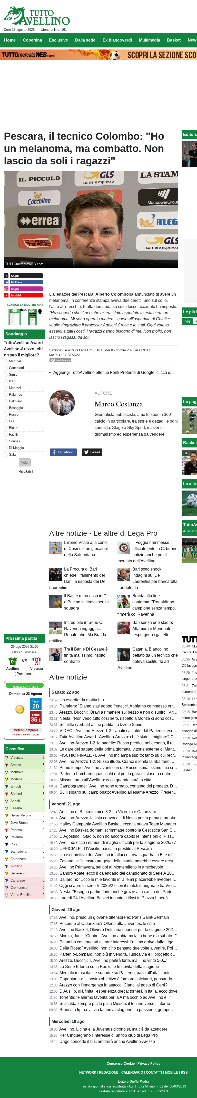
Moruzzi (15, 388)
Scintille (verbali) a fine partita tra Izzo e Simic (101, 724)
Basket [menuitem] (174, 40)
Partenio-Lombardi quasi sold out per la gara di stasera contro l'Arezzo (123, 774)
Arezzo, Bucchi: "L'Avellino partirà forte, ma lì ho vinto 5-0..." (113, 960)
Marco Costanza (65, 355)
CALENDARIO (132, 1072)
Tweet (94, 452)
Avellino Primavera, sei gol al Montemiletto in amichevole (111, 867)
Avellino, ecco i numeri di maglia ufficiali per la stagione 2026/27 (117, 842)
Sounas (14, 441)
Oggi (187, 321)
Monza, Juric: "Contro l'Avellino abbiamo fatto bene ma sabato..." (118, 936)
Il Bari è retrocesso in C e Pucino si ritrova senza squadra (86, 602)
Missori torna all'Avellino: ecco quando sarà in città (105, 780)
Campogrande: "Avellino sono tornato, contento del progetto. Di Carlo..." (125, 786)
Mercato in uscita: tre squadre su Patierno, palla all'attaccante (115, 973)
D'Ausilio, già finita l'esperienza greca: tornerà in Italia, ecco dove (119, 991)
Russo (13, 414)
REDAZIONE (109, 1072)
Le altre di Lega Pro (77, 350)
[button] (25, 462)
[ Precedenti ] (25, 674)
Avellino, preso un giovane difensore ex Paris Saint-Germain (114, 917)
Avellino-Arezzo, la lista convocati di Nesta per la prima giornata (117, 818)
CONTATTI (154, 1072)
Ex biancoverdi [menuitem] (117, 40)
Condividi (66, 452)
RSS (184, 1072)
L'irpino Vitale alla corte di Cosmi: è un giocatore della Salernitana (86, 548)
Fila (11, 421)
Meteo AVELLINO (25, 687)
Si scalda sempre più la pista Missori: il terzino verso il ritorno (115, 1003)
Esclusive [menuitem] (58, 40)
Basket (190, 443)
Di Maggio (16, 448)
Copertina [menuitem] (32, 40)
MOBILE (171, 1072)
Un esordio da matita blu (82, 700)
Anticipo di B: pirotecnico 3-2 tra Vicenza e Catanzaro (107, 812)
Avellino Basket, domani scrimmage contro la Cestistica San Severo (121, 830)
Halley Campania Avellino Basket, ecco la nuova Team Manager (118, 824)
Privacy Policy (148, 1063)
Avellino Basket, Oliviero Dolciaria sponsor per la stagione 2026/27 (120, 929)
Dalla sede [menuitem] (85, 40)
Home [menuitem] (10, 40)
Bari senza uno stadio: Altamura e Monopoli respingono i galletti (152, 628)
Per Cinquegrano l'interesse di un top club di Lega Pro (109, 1035)
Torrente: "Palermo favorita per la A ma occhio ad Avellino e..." (115, 997)
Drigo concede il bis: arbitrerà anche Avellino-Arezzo (107, 1041)
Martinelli (15, 361)
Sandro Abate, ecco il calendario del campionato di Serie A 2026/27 (121, 873)
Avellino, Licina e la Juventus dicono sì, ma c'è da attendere (113, 1029)
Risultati (25, 471)
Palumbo (15, 394)
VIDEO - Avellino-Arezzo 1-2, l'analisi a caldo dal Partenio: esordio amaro (126, 730)
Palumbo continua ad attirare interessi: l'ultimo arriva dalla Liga (116, 942)
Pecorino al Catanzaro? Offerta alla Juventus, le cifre (107, 923)
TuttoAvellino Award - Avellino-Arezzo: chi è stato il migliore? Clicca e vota (127, 737)
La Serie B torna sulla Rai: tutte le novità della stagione (109, 966)
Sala (12, 454)
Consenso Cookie (121, 1063)
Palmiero (15, 401)
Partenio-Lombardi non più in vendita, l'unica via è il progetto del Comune (126, 954)
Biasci (13, 428)
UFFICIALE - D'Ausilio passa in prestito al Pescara (106, 848)
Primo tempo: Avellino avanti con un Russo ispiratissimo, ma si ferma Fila (126, 767)
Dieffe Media (139, 1081)
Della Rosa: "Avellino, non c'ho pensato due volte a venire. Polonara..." (124, 948)
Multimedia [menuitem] (149, 40)
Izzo (12, 381)
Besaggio (16, 408)
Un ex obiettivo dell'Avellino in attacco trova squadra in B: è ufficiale (121, 855)
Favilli (13, 434)
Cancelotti (16, 368)
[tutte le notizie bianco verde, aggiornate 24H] (37, 15)
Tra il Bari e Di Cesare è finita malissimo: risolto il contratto (86, 655)
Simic (13, 374)
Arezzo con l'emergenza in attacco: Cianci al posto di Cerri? (113, 985)
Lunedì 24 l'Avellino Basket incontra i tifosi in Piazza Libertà (114, 898)
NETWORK (87, 1072)
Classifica (14, 749)
